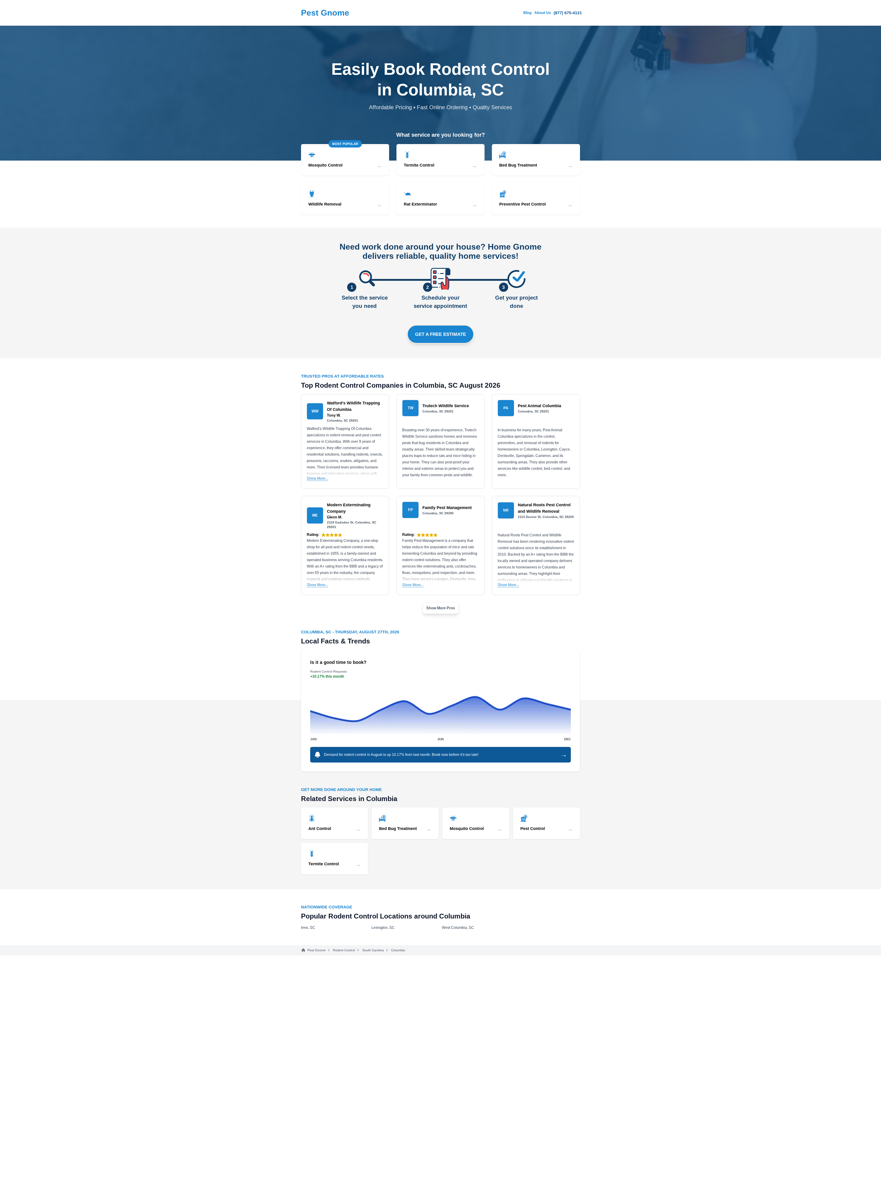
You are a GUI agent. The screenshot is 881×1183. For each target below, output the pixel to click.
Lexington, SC (383, 928)
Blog (527, 13)
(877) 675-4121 (568, 13)
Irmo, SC (308, 928)
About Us (542, 13)
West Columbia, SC (458, 928)
